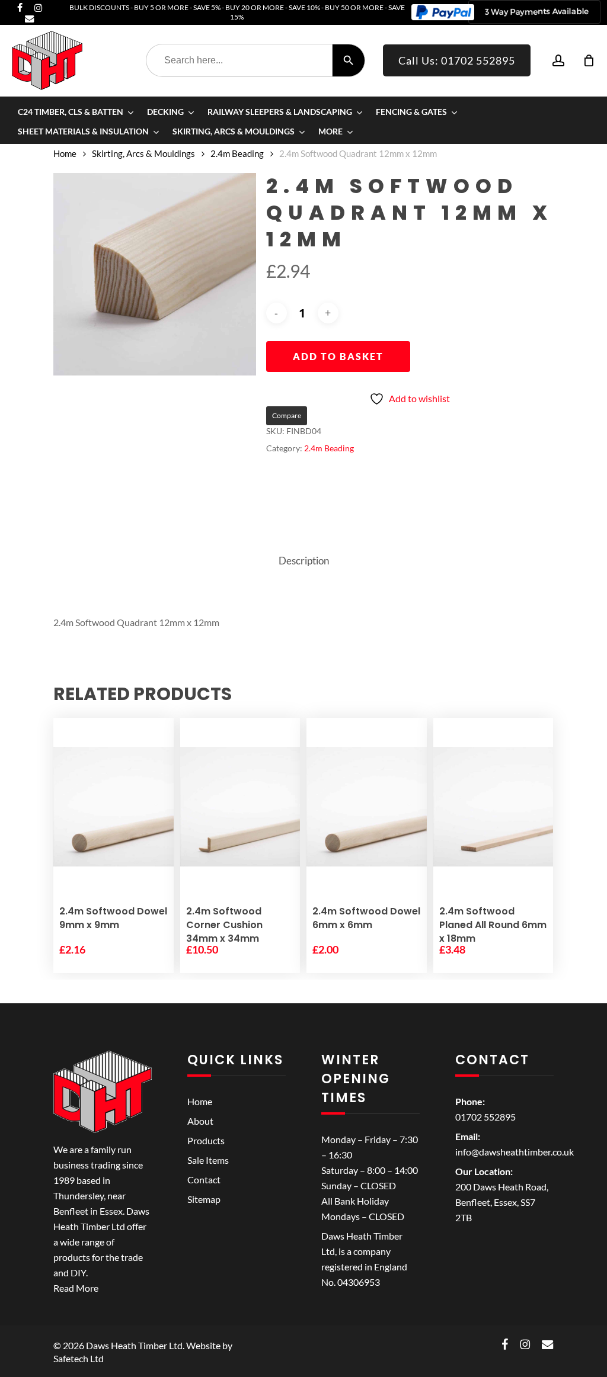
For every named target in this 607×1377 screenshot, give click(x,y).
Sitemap (204, 1199)
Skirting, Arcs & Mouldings (143, 153)
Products (206, 1140)
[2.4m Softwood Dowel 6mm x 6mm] (366, 806)
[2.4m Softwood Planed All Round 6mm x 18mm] (493, 806)
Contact (204, 1179)
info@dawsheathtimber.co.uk (514, 1151)
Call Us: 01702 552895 (456, 60)
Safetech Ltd (78, 1358)
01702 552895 (485, 1116)
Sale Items (208, 1160)
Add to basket (338, 356)
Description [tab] (304, 560)
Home (64, 153)
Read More (75, 1287)
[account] (558, 60)
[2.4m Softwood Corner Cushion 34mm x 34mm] (240, 806)
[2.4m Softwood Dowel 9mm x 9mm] (113, 806)
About (200, 1120)
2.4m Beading (237, 153)
